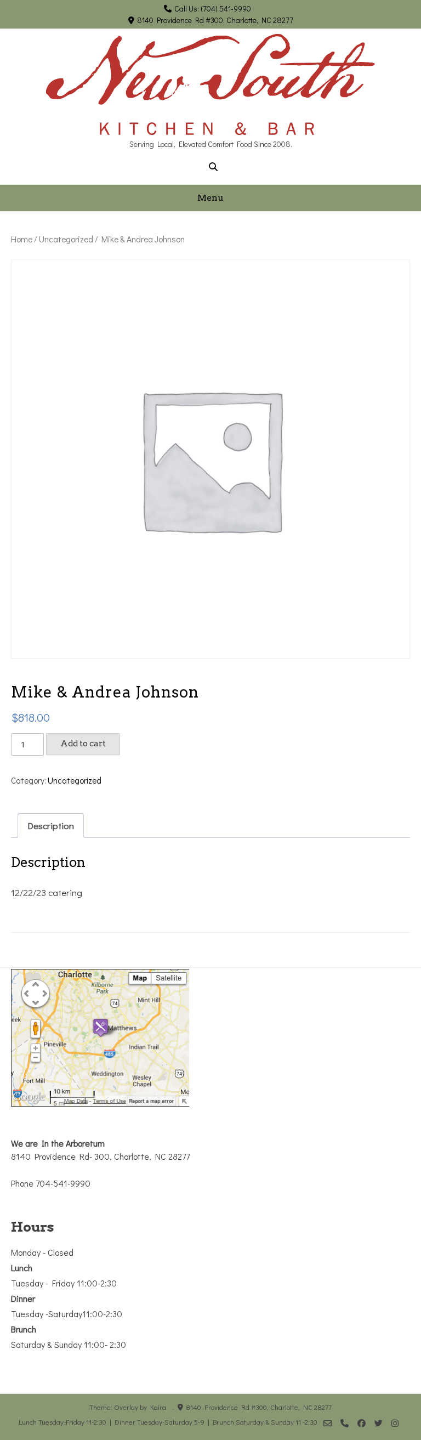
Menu (210, 197)
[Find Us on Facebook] (361, 1423)
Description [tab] (50, 825)
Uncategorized (66, 239)
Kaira (158, 1406)
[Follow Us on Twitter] (378, 1423)
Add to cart (83, 743)
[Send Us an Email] (327, 1423)
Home (21, 239)
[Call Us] (344, 1423)
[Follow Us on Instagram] (395, 1423)
